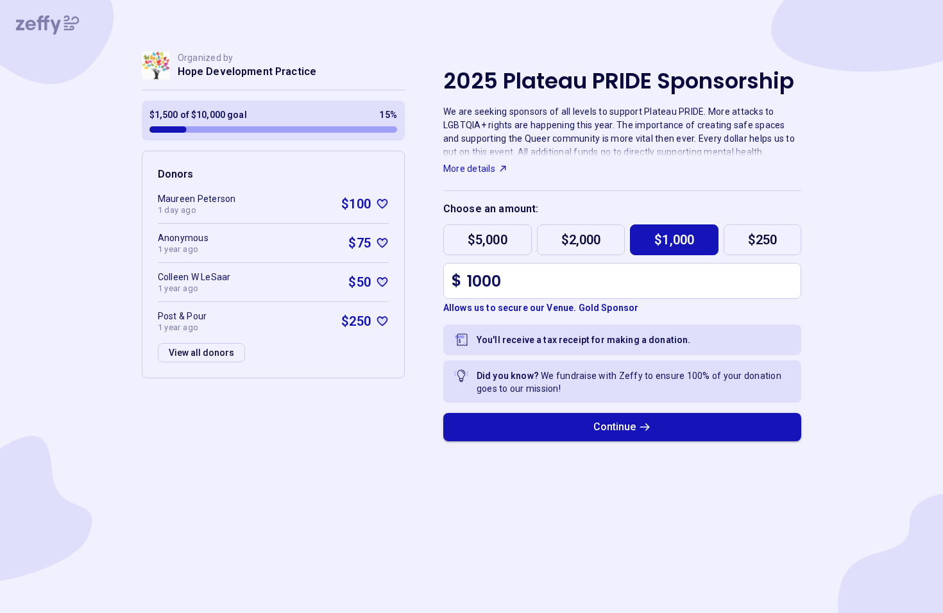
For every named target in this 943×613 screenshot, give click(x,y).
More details (469, 169)
